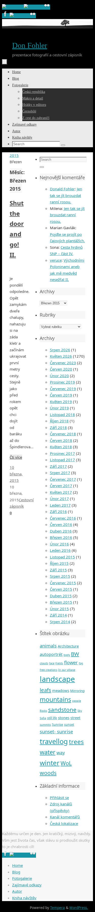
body (67, 655)
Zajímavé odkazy (27, 884)
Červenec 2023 (63, 362)
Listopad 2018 (62, 414)
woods (48, 772)
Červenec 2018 (63, 433)
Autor (17, 891)
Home (17, 865)
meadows (60, 690)
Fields (59, 663)
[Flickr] (47, 7)
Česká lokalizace (64, 823)
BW (75, 653)
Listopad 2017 (62, 459)
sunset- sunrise (56, 731)
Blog (16, 871)
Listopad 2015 (62, 556)
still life (52, 718)
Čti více (16, 457)
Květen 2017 (61, 492)
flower (71, 662)
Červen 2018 (61, 440)
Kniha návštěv (24, 897)
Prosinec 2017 (62, 453)
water (47, 752)
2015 (14, 155)
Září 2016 (58, 511)
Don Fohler (29, 45)
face (51, 663)
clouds (44, 663)
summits (45, 724)
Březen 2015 (61, 602)
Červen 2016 (61, 524)
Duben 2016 (61, 531)
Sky (80, 710)
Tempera (57, 907)
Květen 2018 (61, 446)
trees (76, 741)
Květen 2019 (61, 401)
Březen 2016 (61, 537)
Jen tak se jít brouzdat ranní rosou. (66, 195)
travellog (54, 741)
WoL (66, 763)
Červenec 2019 (63, 388)
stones (63, 717)
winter (50, 762)
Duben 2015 (61, 595)
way (60, 753)
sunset (69, 724)
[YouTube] (34, 7)
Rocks (43, 710)
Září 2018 (58, 427)
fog (81, 663)
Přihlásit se (59, 797)
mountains (55, 699)
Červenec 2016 (63, 518)
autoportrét (51, 654)
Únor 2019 (59, 407)
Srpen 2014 (60, 621)
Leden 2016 (60, 550)
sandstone (62, 710)
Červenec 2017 (63, 479)
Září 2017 (58, 466)
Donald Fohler (62, 188)
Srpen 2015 (60, 576)
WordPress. (78, 907)
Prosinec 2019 (62, 382)
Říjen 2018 (59, 420)
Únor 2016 (59, 543)
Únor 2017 (59, 498)
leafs (45, 689)
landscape (57, 679)
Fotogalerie (22, 878)
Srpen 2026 (60, 349)
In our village (66, 670)
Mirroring (77, 690)
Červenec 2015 (63, 582)
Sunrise (57, 724)
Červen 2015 (61, 589)
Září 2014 (58, 615)
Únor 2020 (59, 375)
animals (48, 646)
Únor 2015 (59, 608)
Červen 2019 (61, 394)
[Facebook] (13, 7)
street (75, 717)
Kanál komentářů (65, 816)
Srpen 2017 (60, 472)
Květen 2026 (61, 356)
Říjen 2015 (59, 563)
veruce (56, 260)
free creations (48, 670)
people (76, 701)
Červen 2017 (61, 485)
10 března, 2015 (16, 474)
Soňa (43, 718)
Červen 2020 (61, 369)
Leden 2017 (60, 505)
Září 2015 (58, 569)
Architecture (68, 646)
